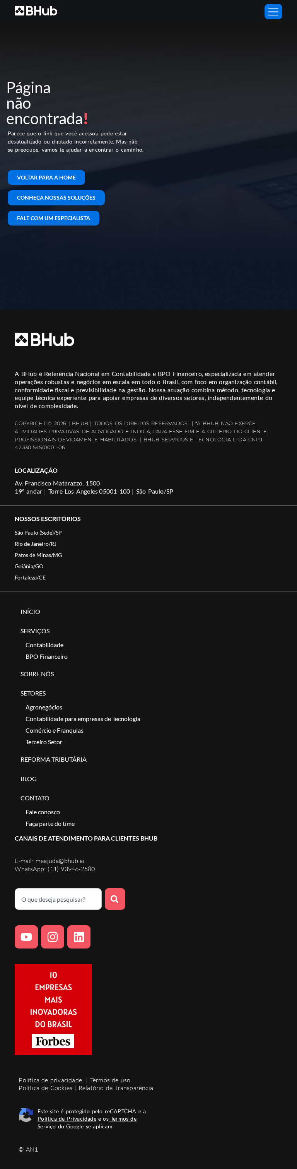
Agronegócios (44, 707)
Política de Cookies (45, 1088)
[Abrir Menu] (273, 11)
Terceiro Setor (44, 741)
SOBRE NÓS (37, 673)
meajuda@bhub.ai (60, 861)
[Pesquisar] (115, 899)
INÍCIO (30, 611)
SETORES (33, 693)
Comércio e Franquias (55, 730)
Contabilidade (44, 644)
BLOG (28, 778)
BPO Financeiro (47, 656)
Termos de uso (110, 1080)
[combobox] (58, 899)
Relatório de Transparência (116, 1088)
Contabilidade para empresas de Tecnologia (83, 718)
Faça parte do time (50, 823)
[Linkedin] (78, 937)
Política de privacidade (50, 1080)
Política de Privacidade (67, 1118)
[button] (38, 532)
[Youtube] (26, 937)
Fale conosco (43, 811)
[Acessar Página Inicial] (36, 10)
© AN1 (28, 1149)
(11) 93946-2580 (71, 869)
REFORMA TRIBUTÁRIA (53, 759)
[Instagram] (52, 937)
